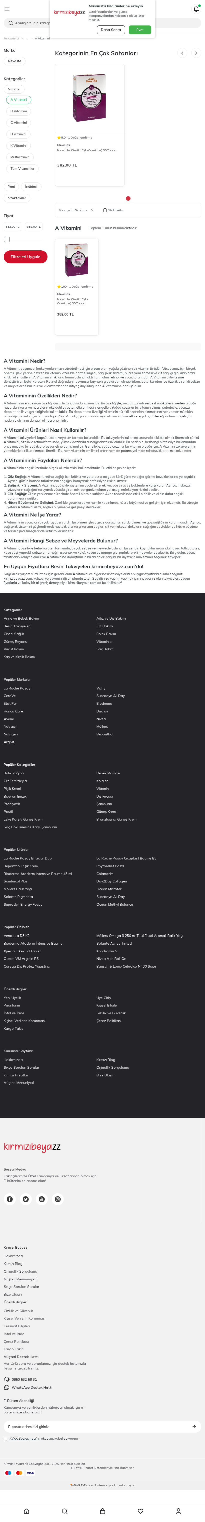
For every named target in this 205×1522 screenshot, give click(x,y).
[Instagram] (58, 1199)
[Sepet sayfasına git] (102, 1511)
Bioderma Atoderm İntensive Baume (33, 943)
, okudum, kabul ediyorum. (44, 1438)
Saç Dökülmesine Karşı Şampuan (30, 827)
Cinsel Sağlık (14, 634)
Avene (9, 719)
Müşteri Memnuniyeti (20, 1279)
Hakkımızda (13, 1059)
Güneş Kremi (106, 811)
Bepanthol (104, 734)
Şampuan (104, 804)
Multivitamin (20, 157)
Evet (140, 29)
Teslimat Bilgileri (17, 1326)
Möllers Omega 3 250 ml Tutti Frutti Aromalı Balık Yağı (139, 935)
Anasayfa (11, 38)
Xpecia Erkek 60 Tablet (22, 951)
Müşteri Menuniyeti (19, 1082)
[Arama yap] (64, 1511)
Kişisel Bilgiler (107, 1005)
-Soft (75, 1468)
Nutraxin (11, 726)
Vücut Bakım (14, 649)
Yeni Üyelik (12, 998)
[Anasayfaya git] (26, 1511)
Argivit (9, 742)
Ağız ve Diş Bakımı (111, 618)
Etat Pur (10, 703)
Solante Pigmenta (18, 896)
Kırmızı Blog (105, 1059)
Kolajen (102, 781)
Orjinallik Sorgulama (112, 1067)
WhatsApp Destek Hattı (32, 1387)
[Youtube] (42, 1199)
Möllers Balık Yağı (18, 889)
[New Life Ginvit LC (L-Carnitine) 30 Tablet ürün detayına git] (89, 98)
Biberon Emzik (15, 796)
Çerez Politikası (109, 1020)
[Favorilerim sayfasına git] (140, 1511)
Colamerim (105, 873)
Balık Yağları (14, 773)
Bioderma (104, 703)
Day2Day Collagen (111, 881)
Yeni (11, 186)
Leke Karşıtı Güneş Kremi (23, 819)
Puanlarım (12, 1005)
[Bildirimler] (196, 9)
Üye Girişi (104, 998)
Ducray (102, 711)
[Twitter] (26, 1199)
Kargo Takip (14, 1028)
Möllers (102, 726)
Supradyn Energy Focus (23, 904)
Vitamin (14, 89)
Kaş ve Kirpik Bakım (19, 657)
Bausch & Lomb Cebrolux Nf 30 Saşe (126, 966)
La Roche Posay (17, 688)
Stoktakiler (17, 198)
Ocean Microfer (109, 889)
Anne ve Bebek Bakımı (22, 618)
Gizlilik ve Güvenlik (111, 1013)
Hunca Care (13, 711)
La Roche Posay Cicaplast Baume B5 (126, 858)
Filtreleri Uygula (25, 256)
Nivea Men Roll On (111, 958)
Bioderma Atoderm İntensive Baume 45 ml (38, 873)
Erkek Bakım (106, 634)
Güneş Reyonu (15, 641)
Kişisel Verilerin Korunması (25, 1020)
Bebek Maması (108, 773)
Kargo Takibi (14, 1349)
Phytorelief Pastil (110, 866)
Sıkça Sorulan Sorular (21, 1067)
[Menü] (7, 9)
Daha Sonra (111, 29)
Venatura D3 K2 (17, 935)
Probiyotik (12, 804)
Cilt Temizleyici (15, 781)
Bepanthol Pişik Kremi (21, 866)
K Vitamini (18, 145)
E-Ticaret (86, 1468)
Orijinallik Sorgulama (20, 1271)
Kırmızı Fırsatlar (16, 1075)
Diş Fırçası (104, 796)
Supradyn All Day (110, 695)
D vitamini (18, 134)
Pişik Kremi (12, 788)
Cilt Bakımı (104, 626)
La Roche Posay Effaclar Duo (28, 858)
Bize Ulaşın (105, 1075)
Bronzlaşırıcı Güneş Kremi (116, 819)
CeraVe (10, 695)
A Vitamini (18, 99)
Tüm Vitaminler (22, 168)
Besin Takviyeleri (17, 626)
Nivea (101, 719)
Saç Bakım (105, 649)
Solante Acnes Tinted (114, 943)
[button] (182, 53)
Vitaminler (104, 641)
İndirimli (31, 186)
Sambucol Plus (16, 881)
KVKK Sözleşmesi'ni (25, 1438)
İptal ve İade (14, 1013)
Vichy (100, 688)
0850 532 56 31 (24, 1379)
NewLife (14, 61)
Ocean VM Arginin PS (21, 958)
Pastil (8, 811)
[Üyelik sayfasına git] (178, 1511)
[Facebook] (10, 1199)
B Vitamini (18, 111)
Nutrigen (11, 734)
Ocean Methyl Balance (114, 904)
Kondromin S (106, 951)
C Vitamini (18, 122)
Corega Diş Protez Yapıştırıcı (27, 966)
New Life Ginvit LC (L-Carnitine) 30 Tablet (86, 150)
